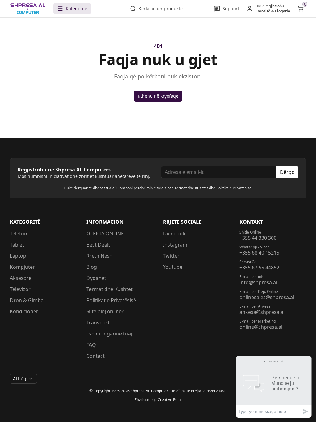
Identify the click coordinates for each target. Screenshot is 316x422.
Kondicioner (24, 311)
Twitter (171, 255)
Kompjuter (22, 267)
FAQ (91, 344)
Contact (95, 355)
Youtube (172, 267)
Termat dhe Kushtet (191, 188)
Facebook (174, 233)
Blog (91, 267)
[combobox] (23, 379)
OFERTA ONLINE (105, 233)
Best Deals (98, 244)
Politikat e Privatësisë (111, 300)
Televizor (20, 289)
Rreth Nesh (99, 255)
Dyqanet (96, 278)
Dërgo (287, 172)
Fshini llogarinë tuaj (109, 333)
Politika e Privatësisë (234, 188)
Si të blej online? (105, 311)
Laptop (18, 255)
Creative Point (170, 399)
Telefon (18, 233)
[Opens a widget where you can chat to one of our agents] (274, 386)
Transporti (98, 322)
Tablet (17, 244)
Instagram (175, 244)
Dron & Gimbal (27, 300)
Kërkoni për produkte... (162, 8)
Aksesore (20, 278)
